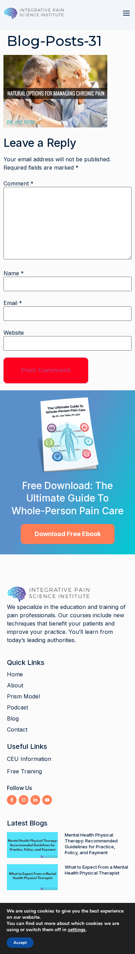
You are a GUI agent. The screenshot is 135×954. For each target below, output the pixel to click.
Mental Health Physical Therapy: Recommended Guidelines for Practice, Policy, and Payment (91, 843)
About (15, 685)
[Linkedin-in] (35, 800)
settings (77, 930)
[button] (126, 13)
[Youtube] (47, 800)
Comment (18, 183)
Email (12, 303)
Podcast (17, 707)
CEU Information (29, 758)
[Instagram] (23, 800)
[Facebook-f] (12, 800)
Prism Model (23, 696)
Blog (13, 718)
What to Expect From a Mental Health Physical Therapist (96, 870)
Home (15, 674)
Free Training (24, 771)
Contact (17, 729)
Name (13, 273)
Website (13, 332)
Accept (20, 942)
